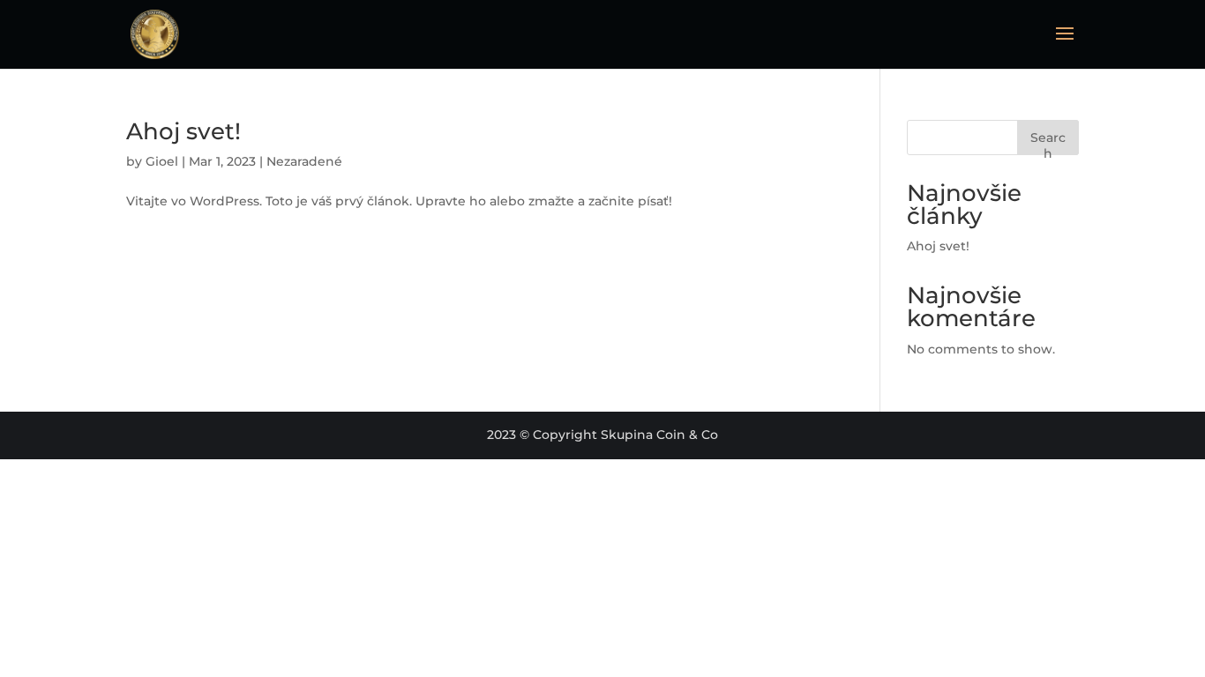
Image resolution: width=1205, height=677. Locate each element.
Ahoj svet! (183, 131)
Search (1048, 142)
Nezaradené (304, 161)
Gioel (162, 161)
